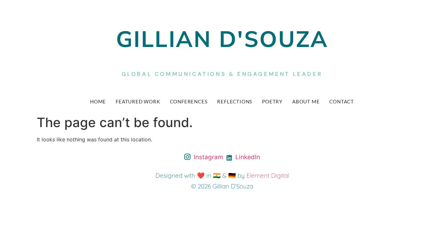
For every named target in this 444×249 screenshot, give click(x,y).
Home (98, 101)
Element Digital (267, 175)
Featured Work (138, 101)
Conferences (189, 101)
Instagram (207, 157)
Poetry (272, 101)
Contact (341, 101)
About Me (306, 101)
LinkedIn (247, 157)
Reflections (234, 101)
